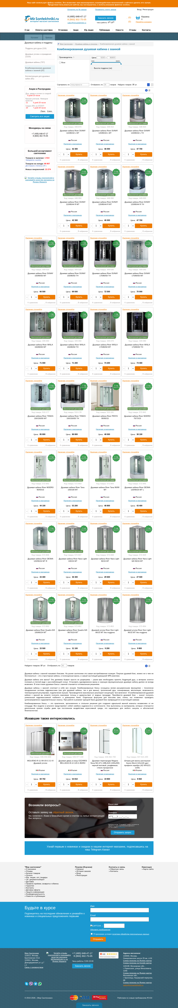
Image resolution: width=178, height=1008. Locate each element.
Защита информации (35, 892)
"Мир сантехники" (33, 867)
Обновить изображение (100, 930)
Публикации (104, 30)
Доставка (30, 882)
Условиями (121, 827)
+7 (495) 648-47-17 (40, 134)
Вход (139, 9)
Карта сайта (148, 869)
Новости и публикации (35, 896)
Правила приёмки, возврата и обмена (42, 884)
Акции (75, 30)
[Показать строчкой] (152, 84)
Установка (62, 30)
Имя (92, 906)
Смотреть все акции (39, 116)
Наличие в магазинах (73, 144)
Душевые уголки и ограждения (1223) (38, 55)
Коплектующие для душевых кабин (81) (37, 77)
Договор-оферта (33, 890)
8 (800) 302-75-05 (76, 19)
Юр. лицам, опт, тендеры (36, 877)
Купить (79, 154)
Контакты (146, 30)
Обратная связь (117, 869)
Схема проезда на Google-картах (137, 963)
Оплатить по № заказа (77, 9)
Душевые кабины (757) (35, 62)
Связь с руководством (34, 967)
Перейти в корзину (144, 22)
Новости (119, 30)
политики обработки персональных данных (130, 934)
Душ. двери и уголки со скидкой (38, 93)
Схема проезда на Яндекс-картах (137, 961)
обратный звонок (63, 812)
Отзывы (132, 30)
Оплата (29, 875)
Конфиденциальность (35, 894)
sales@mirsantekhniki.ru (76, 23)
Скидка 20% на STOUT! (35, 106)
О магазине (31, 869)
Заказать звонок (105, 18)
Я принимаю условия (121, 934)
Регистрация (148, 9)
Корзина (80, 869)
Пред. (43, 111)
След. (50, 111)
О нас (27, 30)
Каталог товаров (33, 873)
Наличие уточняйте (66, 95)
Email (93, 915)
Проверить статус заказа (105, 9)
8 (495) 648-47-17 (76, 16)
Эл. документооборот (35, 879)
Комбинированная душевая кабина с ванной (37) (38, 69)
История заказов (83, 871)
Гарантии (30, 886)
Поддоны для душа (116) (36, 48)
